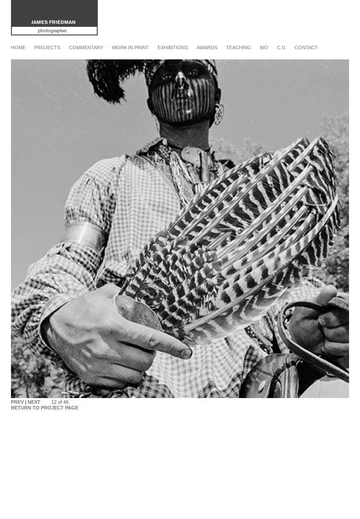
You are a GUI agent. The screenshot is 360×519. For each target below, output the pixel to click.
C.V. (281, 47)
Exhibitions (173, 47)
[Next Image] (180, 396)
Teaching (238, 47)
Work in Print (130, 47)
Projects (47, 47)
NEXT (34, 402)
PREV (17, 402)
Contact (306, 47)
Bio (264, 47)
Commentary (86, 47)
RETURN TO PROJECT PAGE (44, 407)
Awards (207, 47)
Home (18, 47)
